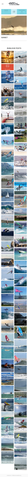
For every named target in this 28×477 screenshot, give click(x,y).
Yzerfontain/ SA (22, 12)
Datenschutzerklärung (16, 475)
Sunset (6, 11)
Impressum (9, 475)
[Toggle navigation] (3, 4)
